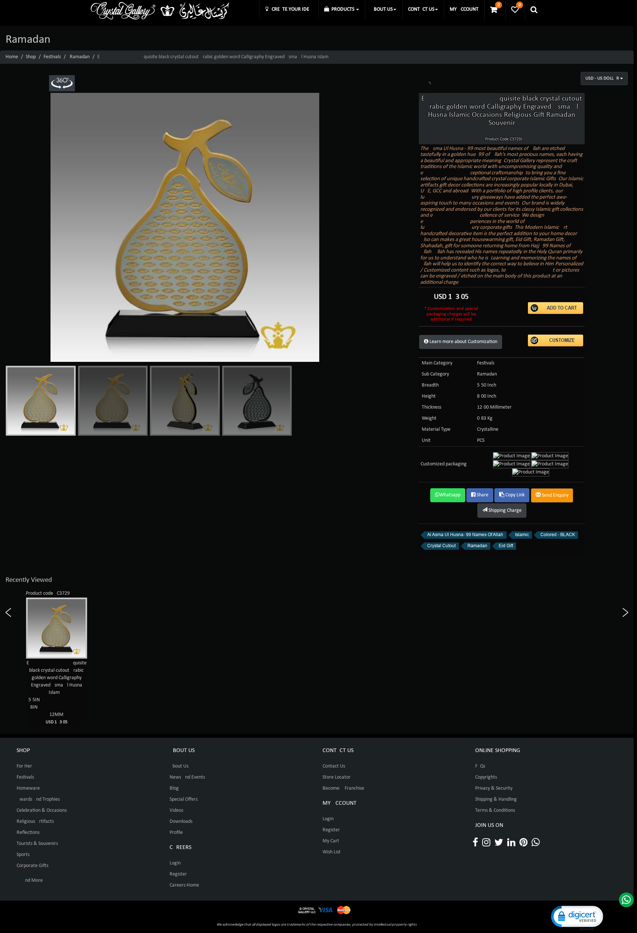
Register (178, 874)
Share (482, 495)
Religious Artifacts (35, 821)
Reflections (28, 832)
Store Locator (337, 777)
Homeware (28, 788)
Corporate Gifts (32, 866)
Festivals (52, 57)
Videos (176, 810)
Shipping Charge (504, 510)
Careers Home (184, 885)
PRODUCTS (342, 9)
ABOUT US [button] (382, 9)
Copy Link (514, 495)
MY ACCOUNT (464, 9)
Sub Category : (437, 374)
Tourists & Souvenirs (37, 843)
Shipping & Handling (496, 799)
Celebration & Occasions (42, 810)
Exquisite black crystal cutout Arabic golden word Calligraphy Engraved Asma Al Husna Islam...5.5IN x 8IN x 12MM (57, 692)
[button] (576, 917)
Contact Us (334, 766)
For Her (24, 766)
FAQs (480, 766)
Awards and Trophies (38, 799)
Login (175, 863)
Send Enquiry (554, 495)
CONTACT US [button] (421, 9)
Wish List (332, 852)
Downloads (181, 821)
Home (12, 57)
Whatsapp (449, 495)
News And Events (187, 777)
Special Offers (184, 799)
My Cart (331, 841)
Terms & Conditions (495, 810)
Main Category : (438, 363)
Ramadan (80, 57)
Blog (174, 788)
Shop (31, 57)
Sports (23, 854)
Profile (176, 832)
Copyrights (486, 777)
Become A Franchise (343, 788)
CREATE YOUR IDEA (290, 9)
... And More (30, 880)
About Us (179, 766)
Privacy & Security (493, 788)
